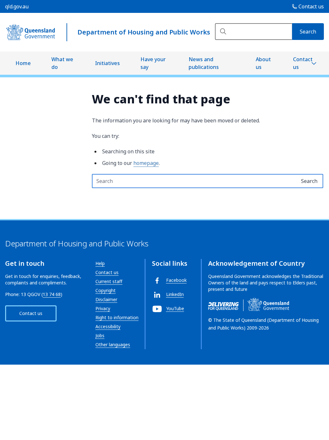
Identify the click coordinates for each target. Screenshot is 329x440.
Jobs (99, 335)
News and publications (204, 63)
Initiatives (107, 63)
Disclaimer (106, 299)
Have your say (153, 63)
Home (23, 63)
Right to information (116, 317)
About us (263, 63)
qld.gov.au (17, 6)
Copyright (105, 290)
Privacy (102, 308)
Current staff (108, 281)
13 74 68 (52, 294)
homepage (146, 163)
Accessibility (107, 326)
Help (100, 263)
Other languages (112, 344)
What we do (62, 63)
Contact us (303, 63)
